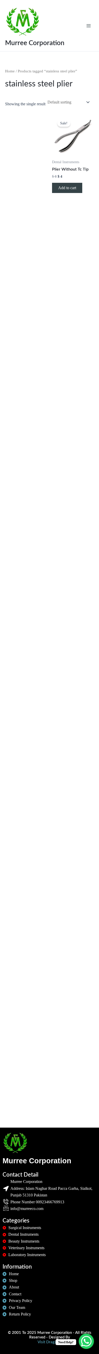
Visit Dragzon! (50, 1342)
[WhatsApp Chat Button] (86, 1341)
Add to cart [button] (67, 188)
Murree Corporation (34, 43)
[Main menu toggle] (88, 25)
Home (10, 71)
